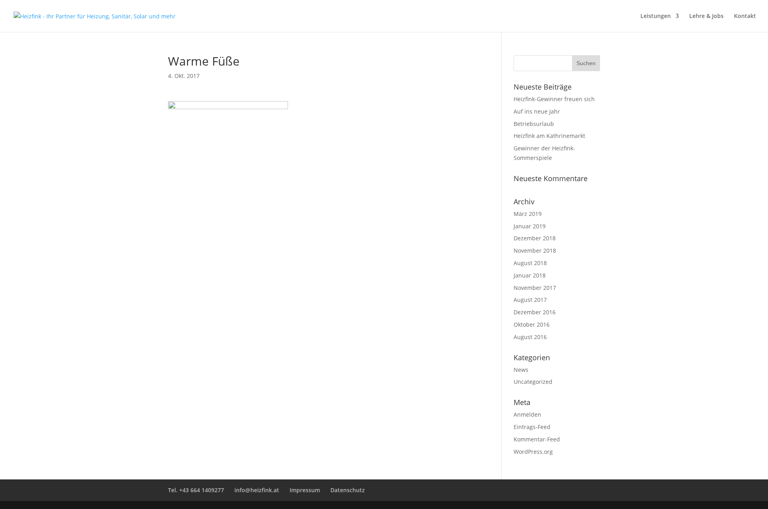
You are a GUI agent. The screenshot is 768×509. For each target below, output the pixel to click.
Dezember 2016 (535, 312)
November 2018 (535, 250)
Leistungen (655, 16)
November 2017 (535, 287)
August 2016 (530, 337)
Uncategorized (533, 381)
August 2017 (530, 299)
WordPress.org (533, 451)
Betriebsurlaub (534, 124)
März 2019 (528, 214)
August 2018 (530, 263)
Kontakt (745, 16)
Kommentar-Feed (537, 439)
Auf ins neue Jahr (537, 111)
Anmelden (527, 414)
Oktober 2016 (532, 324)
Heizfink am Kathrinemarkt (549, 136)
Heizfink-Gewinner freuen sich (554, 99)
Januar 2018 (530, 275)
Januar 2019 (530, 226)
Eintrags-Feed (532, 427)
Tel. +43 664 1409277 (196, 490)
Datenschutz (347, 490)
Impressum (305, 490)
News (521, 369)
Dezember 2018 (535, 238)
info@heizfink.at (256, 490)
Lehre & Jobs (706, 16)
